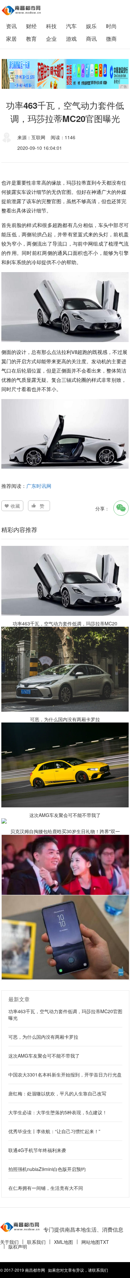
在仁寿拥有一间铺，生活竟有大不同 (45, 1188)
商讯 (91, 38)
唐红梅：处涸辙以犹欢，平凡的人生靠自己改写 (57, 1093)
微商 (111, 38)
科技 (51, 26)
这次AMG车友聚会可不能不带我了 (44, 1055)
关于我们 (9, 1242)
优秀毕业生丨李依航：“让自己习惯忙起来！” (54, 1131)
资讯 (11, 26)
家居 (11, 38)
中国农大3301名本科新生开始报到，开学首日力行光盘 (65, 1074)
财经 (31, 26)
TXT (104, 1242)
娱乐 (91, 26)
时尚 (111, 26)
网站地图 (90, 1242)
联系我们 (36, 1242)
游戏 (71, 38)
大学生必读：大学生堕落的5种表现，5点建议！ (57, 1112)
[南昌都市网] (21, 10)
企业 (51, 38)
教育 (31, 38)
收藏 (15, 505)
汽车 (71, 26)
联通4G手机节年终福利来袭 (37, 1150)
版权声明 (17, 1246)
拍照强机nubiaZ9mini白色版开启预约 (47, 1169)
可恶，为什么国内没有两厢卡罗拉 (43, 1036)
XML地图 (63, 1242)
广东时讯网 (38, 485)
